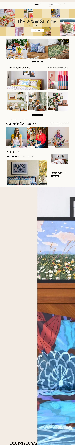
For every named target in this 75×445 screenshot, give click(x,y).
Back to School (23, 6)
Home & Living (37, 6)
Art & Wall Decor (31, 6)
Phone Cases (43, 6)
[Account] (60, 4)
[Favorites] (62, 4)
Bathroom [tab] (17, 156)
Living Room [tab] (30, 156)
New (27, 6)
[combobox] (54, 4)
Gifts (46, 6)
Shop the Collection (37, 61)
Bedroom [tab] (10, 156)
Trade (53, 6)
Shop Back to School (37, 115)
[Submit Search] (50, 4)
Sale (50, 6)
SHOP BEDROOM (55, 176)
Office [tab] (24, 156)
